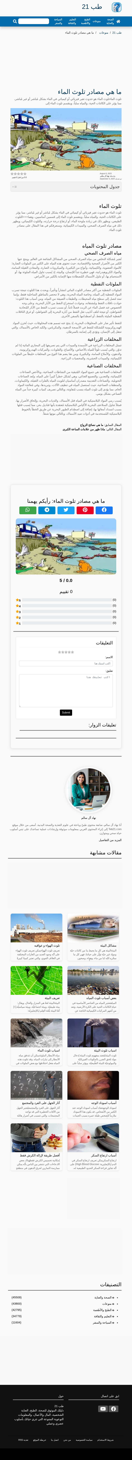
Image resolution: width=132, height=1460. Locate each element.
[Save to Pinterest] (85, 510)
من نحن (67, 1440)
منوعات (97, 21)
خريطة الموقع (39, 1440)
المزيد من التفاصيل (110, 840)
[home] (118, 21)
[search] (15, 21)
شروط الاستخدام (105, 1440)
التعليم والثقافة (72, 21)
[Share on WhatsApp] (27, 510)
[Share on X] (66, 510)
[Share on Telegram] (46, 510)
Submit (66, 712)
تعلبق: (109, 670)
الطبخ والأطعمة (85, 21)
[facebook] (113, 1409)
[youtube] (103, 1409)
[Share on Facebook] (104, 510)
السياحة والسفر (58, 21)
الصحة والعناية (110, 21)
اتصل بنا (55, 1440)
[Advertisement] (66, 59)
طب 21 (117, 32)
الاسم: (109, 657)
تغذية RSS (23, 1440)
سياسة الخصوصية (84, 1440)
